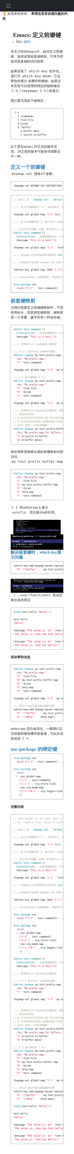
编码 (27, 41)
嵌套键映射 (23, 300)
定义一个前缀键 (28, 166)
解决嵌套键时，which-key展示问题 (36, 554)
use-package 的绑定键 (34, 748)
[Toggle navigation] (8, 6)
